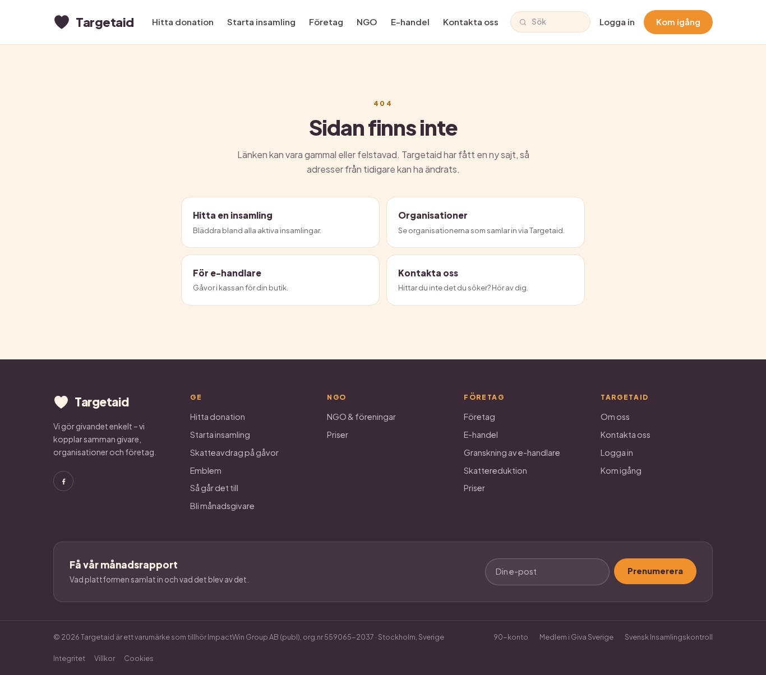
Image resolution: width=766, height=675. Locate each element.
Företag (326, 21)
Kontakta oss (471, 21)
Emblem (206, 470)
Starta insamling (261, 21)
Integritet (69, 658)
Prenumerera (655, 571)
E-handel (410, 21)
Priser (337, 434)
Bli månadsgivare (222, 506)
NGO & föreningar (361, 417)
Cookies (139, 658)
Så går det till (214, 488)
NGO (367, 21)
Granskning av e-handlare (512, 452)
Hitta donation (183, 21)
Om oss (615, 417)
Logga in (617, 21)
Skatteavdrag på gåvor (234, 452)
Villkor (104, 658)
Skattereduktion (495, 470)
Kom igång (678, 21)
